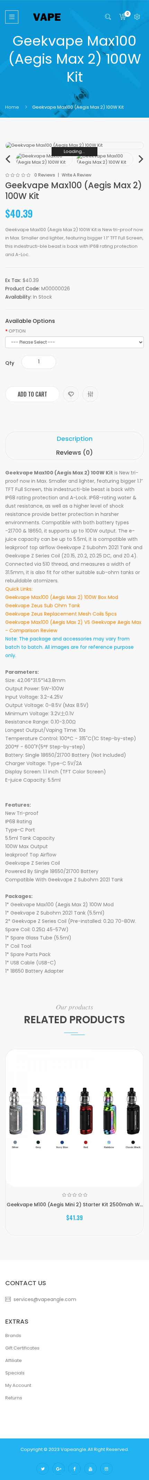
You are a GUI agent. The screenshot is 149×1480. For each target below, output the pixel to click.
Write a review (76, 175)
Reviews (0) (74, 452)
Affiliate (13, 1360)
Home (12, 107)
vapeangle (73, 1449)
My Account (18, 1385)
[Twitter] (42, 1469)
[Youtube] (90, 1469)
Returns (13, 1398)
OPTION (17, 331)
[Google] (58, 1469)
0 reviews (44, 175)
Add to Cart (32, 394)
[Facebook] (74, 1469)
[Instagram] (106, 1469)
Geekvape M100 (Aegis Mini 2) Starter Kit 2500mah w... (75, 1204)
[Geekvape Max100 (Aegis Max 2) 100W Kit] (44, 159)
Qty (9, 363)
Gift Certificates (22, 1348)
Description (75, 438)
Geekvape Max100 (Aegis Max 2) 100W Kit (78, 107)
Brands (13, 1335)
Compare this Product (90, 394)
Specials (15, 1373)
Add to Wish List (71, 394)
